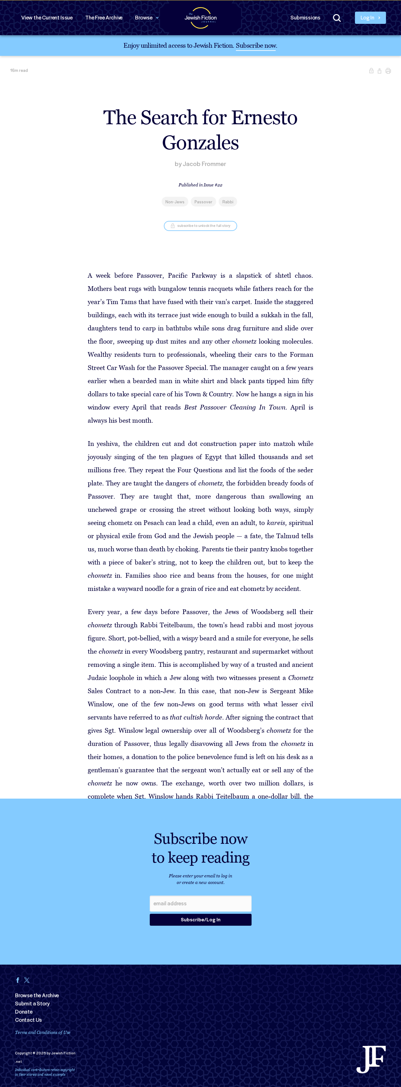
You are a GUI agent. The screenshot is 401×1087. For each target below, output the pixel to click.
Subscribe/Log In (201, 920)
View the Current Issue (47, 17)
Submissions (305, 17)
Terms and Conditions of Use (42, 1032)
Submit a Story (32, 1003)
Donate (24, 1012)
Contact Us (28, 1020)
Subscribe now (256, 45)
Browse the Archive (37, 995)
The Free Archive (103, 17)
